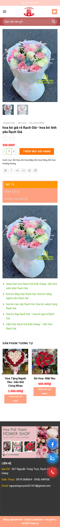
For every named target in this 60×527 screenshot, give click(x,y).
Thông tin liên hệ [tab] (16, 199)
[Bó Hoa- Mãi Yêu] (44, 361)
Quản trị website (33, 519)
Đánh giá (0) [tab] (12, 191)
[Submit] (53, 21)
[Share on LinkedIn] (35, 171)
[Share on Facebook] (11, 171)
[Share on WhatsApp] (5, 171)
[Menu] (4, 11)
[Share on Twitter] (17, 171)
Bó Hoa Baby (27, 160)
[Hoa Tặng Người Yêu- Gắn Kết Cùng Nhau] (15, 361)
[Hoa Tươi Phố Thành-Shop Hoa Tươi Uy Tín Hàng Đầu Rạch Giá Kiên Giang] (29, 11)
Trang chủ (8, 123)
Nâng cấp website (12, 519)
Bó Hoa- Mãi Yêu (44, 378)
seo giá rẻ (50, 519)
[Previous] (8, 65)
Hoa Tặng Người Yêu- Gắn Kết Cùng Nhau (15, 382)
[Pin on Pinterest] (29, 171)
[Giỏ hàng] (54, 11)
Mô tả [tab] (10, 184)
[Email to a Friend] (23, 171)
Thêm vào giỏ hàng (37, 151)
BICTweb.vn (32, 523)
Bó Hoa (22, 123)
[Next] (52, 65)
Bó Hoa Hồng (37, 123)
